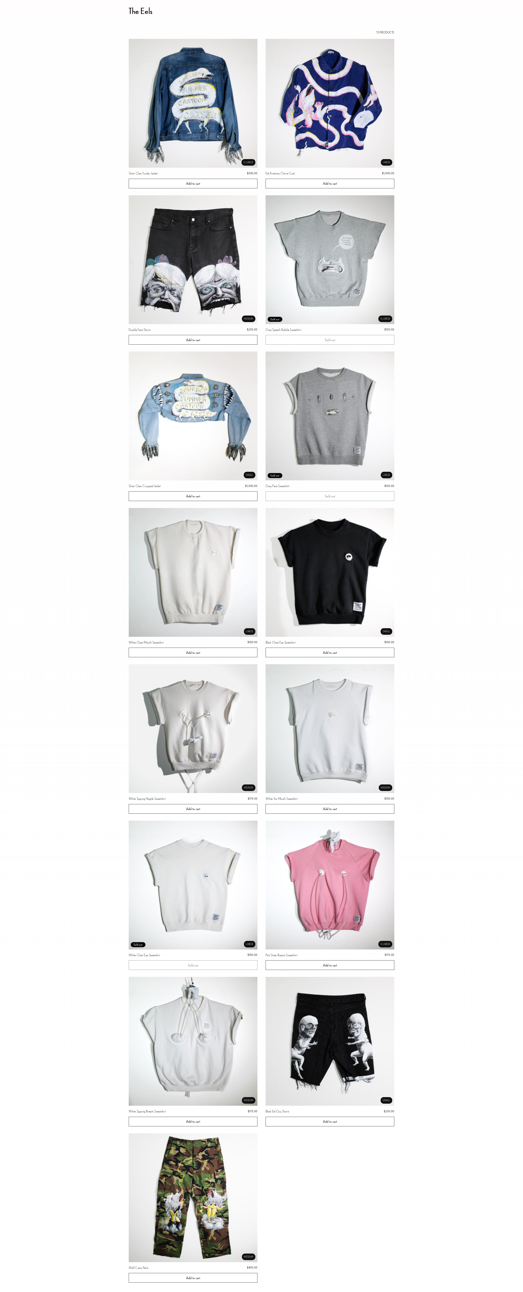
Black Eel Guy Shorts (277, 1111)
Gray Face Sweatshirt (277, 486)
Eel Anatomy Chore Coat (280, 173)
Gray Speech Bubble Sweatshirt (283, 329)
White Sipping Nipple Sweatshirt (147, 798)
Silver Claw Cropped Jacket (145, 486)
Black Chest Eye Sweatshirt (281, 642)
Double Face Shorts (140, 329)
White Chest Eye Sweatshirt (144, 955)
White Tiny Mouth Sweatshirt (282, 798)
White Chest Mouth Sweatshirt (146, 642)
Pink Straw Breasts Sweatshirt (281, 955)
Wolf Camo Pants (139, 1268)
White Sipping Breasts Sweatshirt (147, 1111)
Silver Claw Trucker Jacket (143, 173)
